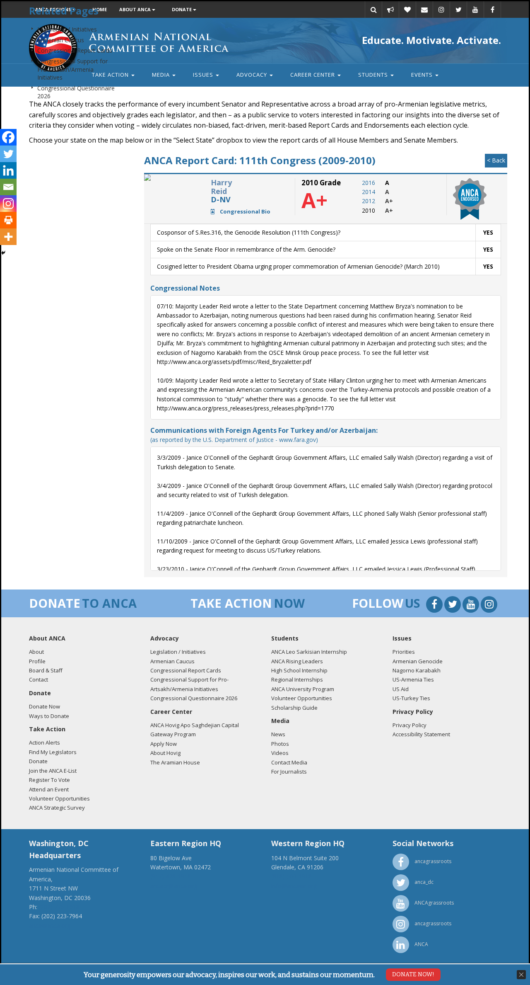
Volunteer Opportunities (59, 798)
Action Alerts (44, 742)
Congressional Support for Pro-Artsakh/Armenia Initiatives (72, 69)
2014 (368, 192)
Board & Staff (46, 670)
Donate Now (44, 706)
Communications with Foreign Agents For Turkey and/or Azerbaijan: (264, 435)
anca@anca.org (49, 925)
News (278, 734)
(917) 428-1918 (170, 876)
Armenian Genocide (418, 661)
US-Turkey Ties (411, 698)
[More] (8, 236)
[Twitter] (8, 154)
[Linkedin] (8, 170)
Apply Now (163, 743)
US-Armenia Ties (413, 679)
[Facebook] (8, 137)
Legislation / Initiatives (67, 29)
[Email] (8, 187)
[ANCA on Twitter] (453, 605)
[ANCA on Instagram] (489, 605)
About (36, 651)
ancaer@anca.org (173, 886)
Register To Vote (49, 780)
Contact (38, 679)
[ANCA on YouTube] (472, 605)
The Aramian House (175, 762)
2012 (368, 201)
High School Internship (299, 670)
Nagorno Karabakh (417, 670)
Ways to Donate (49, 716)
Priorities (404, 651)
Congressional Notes (185, 288)
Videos (280, 753)
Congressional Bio (244, 211)
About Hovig (165, 753)
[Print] (8, 220)
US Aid (401, 689)
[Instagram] (8, 203)
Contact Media (289, 762)
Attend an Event (49, 789)
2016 (368, 183)
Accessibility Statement (421, 734)
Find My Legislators (53, 752)
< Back (496, 160)
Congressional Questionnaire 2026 (193, 698)
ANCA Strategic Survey (57, 807)
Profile (37, 661)
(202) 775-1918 (59, 907)
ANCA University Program (302, 689)
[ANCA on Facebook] (435, 605)
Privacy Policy (409, 725)
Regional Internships (297, 679)
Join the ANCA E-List (53, 770)
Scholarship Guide (294, 707)
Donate (38, 761)
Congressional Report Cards (74, 50)
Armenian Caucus (60, 40)
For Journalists (289, 771)
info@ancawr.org (294, 886)
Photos (280, 743)
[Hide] (3, 253)
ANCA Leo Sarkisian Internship (309, 651)
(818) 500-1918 (291, 876)
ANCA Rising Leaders (297, 661)
